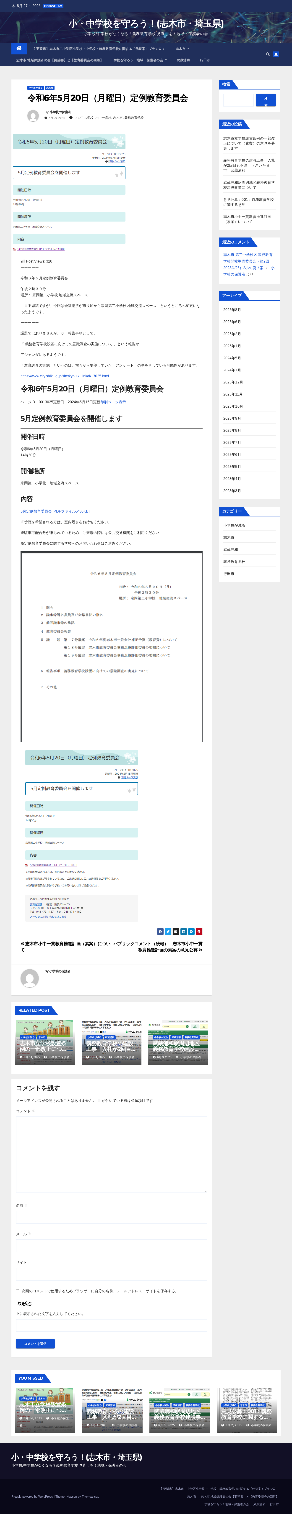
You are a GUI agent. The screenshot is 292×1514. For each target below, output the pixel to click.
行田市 (205, 60)
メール (23, 1234)
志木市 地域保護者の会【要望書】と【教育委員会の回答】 (60, 60)
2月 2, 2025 (234, 1425)
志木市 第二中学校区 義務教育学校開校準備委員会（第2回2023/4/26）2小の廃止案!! (248, 261)
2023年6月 (232, 455)
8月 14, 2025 (33, 1418)
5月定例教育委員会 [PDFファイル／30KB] (55, 511)
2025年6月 (232, 322)
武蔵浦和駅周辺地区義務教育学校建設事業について (176, 1049)
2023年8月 (232, 430)
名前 (22, 1206)
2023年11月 (233, 394)
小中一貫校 (103, 118)
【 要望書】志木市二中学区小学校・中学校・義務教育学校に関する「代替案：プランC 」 (99, 49)
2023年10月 (233, 406)
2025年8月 (232, 310)
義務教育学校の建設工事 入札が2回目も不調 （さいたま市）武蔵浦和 (249, 165)
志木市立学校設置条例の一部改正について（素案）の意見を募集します (249, 143)
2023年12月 (233, 382)
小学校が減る (35, 88)
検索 (226, 84)
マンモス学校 (84, 118)
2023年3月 (232, 491)
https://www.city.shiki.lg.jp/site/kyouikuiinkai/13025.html (65, 376)
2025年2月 (232, 334)
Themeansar (90, 1496)
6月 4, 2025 (99, 1425)
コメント (25, 1111)
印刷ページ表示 (113, 402)
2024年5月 (232, 358)
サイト (21, 1262)
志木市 (181, 49)
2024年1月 (232, 370)
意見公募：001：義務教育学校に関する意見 (246, 1417)
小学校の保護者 (60, 112)
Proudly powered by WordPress (32, 1496)
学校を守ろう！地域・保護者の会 (139, 60)
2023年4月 (232, 479)
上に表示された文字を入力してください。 (50, 1314)
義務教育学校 (134, 118)
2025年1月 (232, 346)
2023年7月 (232, 442)
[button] (268, 54)
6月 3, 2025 (166, 1425)
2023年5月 (232, 467)
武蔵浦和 (183, 60)
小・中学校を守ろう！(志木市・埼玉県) (146, 23)
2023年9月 (232, 418)
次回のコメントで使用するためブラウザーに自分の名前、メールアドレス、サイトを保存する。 (100, 1291)
